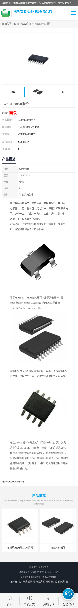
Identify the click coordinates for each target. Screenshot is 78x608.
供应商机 (26, 23)
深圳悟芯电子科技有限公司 (32, 577)
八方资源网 (29, 581)
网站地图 (63, 581)
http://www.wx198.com (13, 481)
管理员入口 (52, 581)
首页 (16, 23)
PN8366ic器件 (58, 547)
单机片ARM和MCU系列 (20, 547)
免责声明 (40, 581)
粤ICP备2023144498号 (49, 572)
